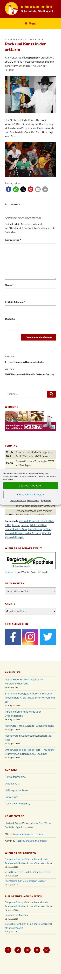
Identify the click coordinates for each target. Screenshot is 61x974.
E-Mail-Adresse (15, 302)
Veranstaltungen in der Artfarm (23, 533)
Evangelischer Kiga (16, 529)
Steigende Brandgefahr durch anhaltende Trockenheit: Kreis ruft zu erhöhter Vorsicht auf (30, 697)
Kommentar (13, 240)
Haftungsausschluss (16, 790)
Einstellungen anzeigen (30, 494)
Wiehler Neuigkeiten (20, 853)
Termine (14, 204)
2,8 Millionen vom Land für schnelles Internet (28, 872)
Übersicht (10, 572)
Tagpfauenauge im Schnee (28, 834)
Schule (25, 525)
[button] (8, 189)
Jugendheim (35, 529)
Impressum (46, 500)
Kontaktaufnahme (15, 776)
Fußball (47, 529)
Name (9, 285)
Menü (32, 23)
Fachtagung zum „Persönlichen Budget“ (25, 880)
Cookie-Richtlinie (18, 500)
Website (10, 318)
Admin (39, 39)
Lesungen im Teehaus (16, 915)
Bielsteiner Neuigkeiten (23, 896)
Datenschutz (33, 500)
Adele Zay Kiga (38, 525)
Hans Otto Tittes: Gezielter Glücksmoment (29, 725)
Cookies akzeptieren (30, 485)
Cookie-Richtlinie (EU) (17, 803)
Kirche (16, 525)
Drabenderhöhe (37, 7)
